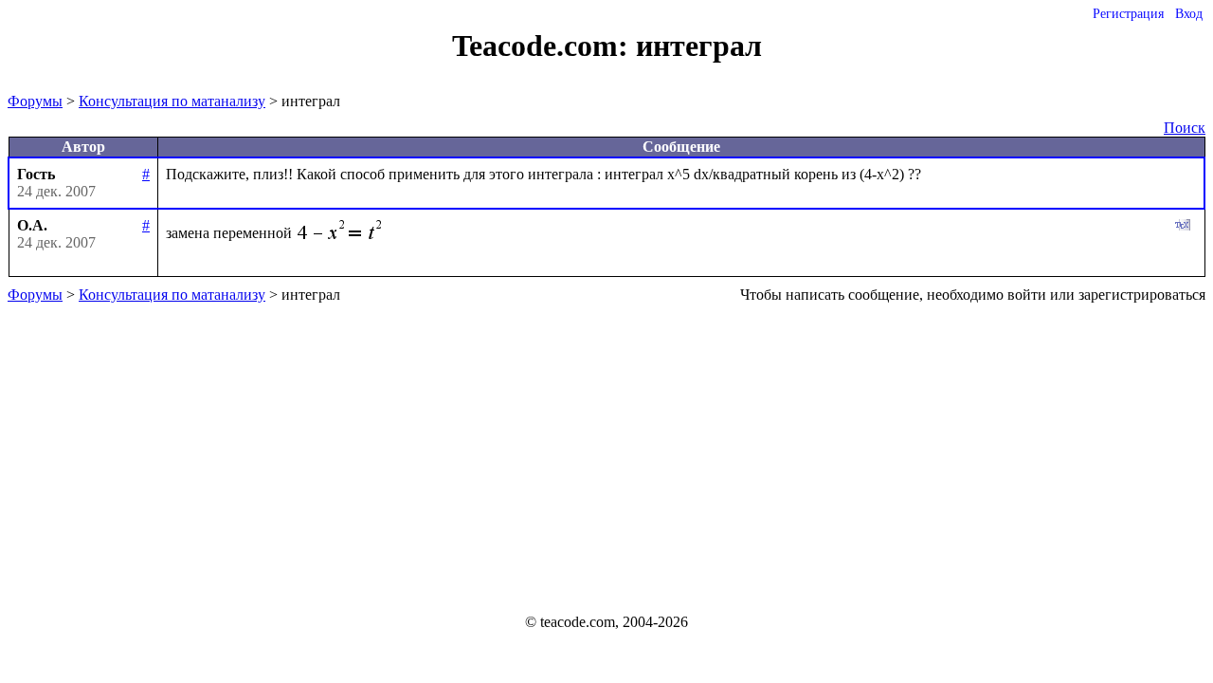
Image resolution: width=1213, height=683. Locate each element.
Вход (1189, 14)
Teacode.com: (544, 45)
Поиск (1184, 128)
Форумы (35, 101)
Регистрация (1128, 14)
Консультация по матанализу (172, 101)
